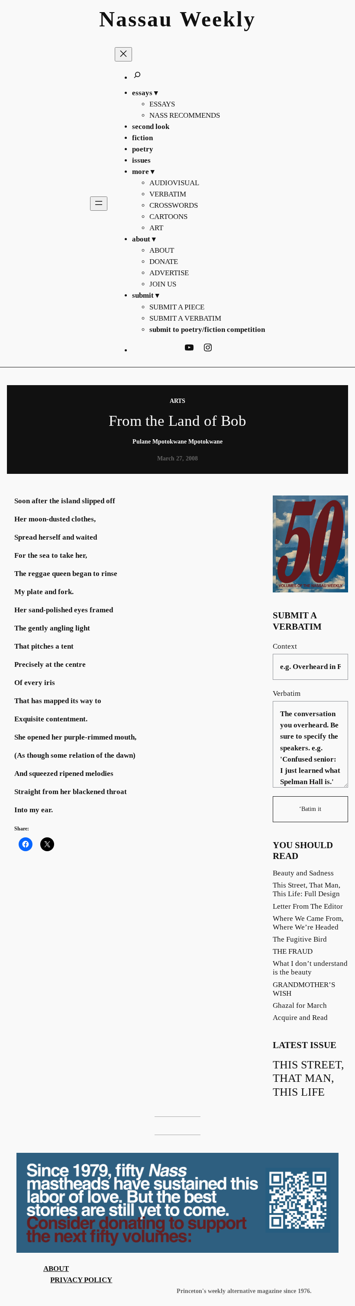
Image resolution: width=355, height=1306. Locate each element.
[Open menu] (98, 203)
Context (285, 646)
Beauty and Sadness (303, 873)
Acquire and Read (300, 1017)
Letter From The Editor (308, 906)
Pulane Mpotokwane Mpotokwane (177, 441)
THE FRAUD (293, 951)
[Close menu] (123, 54)
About (56, 1268)
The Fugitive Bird (300, 939)
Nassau (136, 19)
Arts (177, 400)
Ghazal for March (300, 1005)
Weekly (218, 19)
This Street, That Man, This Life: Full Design (306, 889)
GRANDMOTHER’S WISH (304, 989)
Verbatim (286, 693)
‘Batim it (310, 808)
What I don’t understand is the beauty (310, 967)
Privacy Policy (81, 1280)
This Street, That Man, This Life (308, 1078)
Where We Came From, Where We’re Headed (308, 922)
